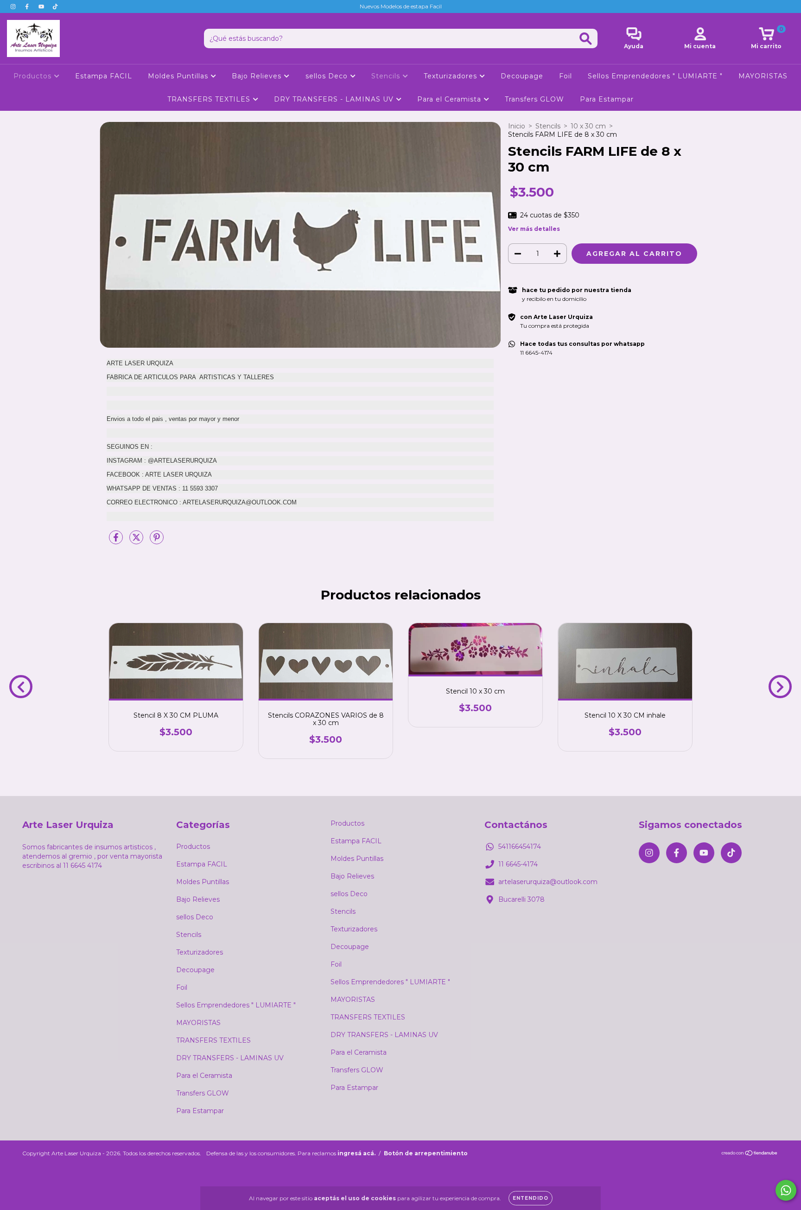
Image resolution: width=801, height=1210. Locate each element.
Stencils (386, 76)
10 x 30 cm (588, 126)
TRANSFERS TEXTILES (210, 99)
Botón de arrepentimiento (426, 1153)
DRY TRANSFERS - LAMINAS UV (335, 99)
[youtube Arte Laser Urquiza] (42, 6)
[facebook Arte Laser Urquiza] (28, 6)
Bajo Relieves (258, 76)
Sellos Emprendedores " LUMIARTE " (655, 76)
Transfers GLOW (534, 99)
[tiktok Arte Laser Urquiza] (55, 6)
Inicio (516, 126)
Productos (33, 76)
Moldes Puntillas (179, 76)
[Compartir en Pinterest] (157, 541)
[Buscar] (586, 39)
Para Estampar (607, 99)
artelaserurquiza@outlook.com (548, 882)
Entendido (530, 1198)
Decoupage (522, 76)
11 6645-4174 (518, 864)
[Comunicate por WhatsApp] (786, 1190)
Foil (565, 76)
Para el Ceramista (450, 99)
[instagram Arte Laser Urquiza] (14, 6)
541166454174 (519, 846)
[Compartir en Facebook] (117, 541)
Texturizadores (451, 76)
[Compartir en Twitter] (137, 541)
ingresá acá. (356, 1153)
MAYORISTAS (763, 76)
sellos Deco (327, 76)
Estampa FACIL (103, 76)
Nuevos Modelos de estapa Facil (401, 6)
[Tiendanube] (750, 1154)
